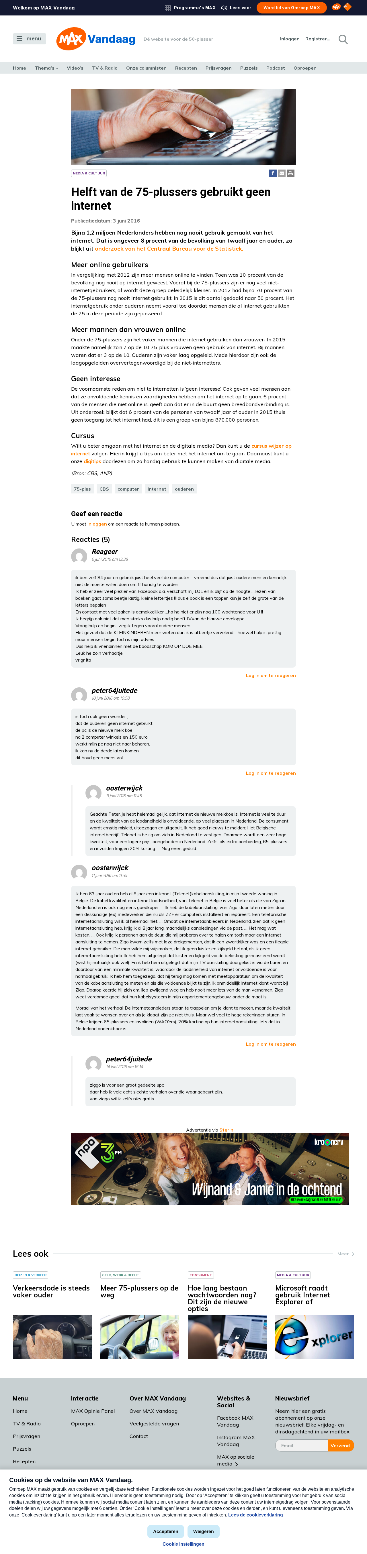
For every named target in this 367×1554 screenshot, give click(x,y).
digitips (93, 461)
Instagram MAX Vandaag (236, 1440)
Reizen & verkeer (30, 1275)
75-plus (82, 489)
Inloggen (290, 39)
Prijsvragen (219, 68)
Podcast (275, 68)
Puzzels (249, 68)
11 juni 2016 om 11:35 (109, 875)
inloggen (97, 524)
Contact (139, 1436)
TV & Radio (105, 68)
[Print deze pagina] (290, 173)
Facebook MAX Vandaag (235, 1421)
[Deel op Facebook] (273, 173)
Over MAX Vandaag (154, 1411)
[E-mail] (282, 173)
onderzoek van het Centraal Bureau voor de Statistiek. (169, 248)
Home (19, 68)
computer (128, 489)
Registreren (318, 39)
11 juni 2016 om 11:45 (124, 796)
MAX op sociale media (235, 1460)
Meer (343, 1253)
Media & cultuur (89, 173)
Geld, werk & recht (120, 1275)
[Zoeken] (342, 39)
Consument (201, 1275)
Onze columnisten (146, 68)
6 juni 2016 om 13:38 (109, 559)
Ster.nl (227, 1130)
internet (157, 489)
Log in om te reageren (271, 675)
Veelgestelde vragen (154, 1423)
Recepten (186, 68)
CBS (104, 489)
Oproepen (305, 68)
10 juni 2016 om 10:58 (110, 698)
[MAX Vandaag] (95, 39)
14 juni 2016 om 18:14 (124, 1067)
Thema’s (44, 68)
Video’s (75, 68)
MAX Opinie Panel (93, 1411)
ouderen (184, 489)
